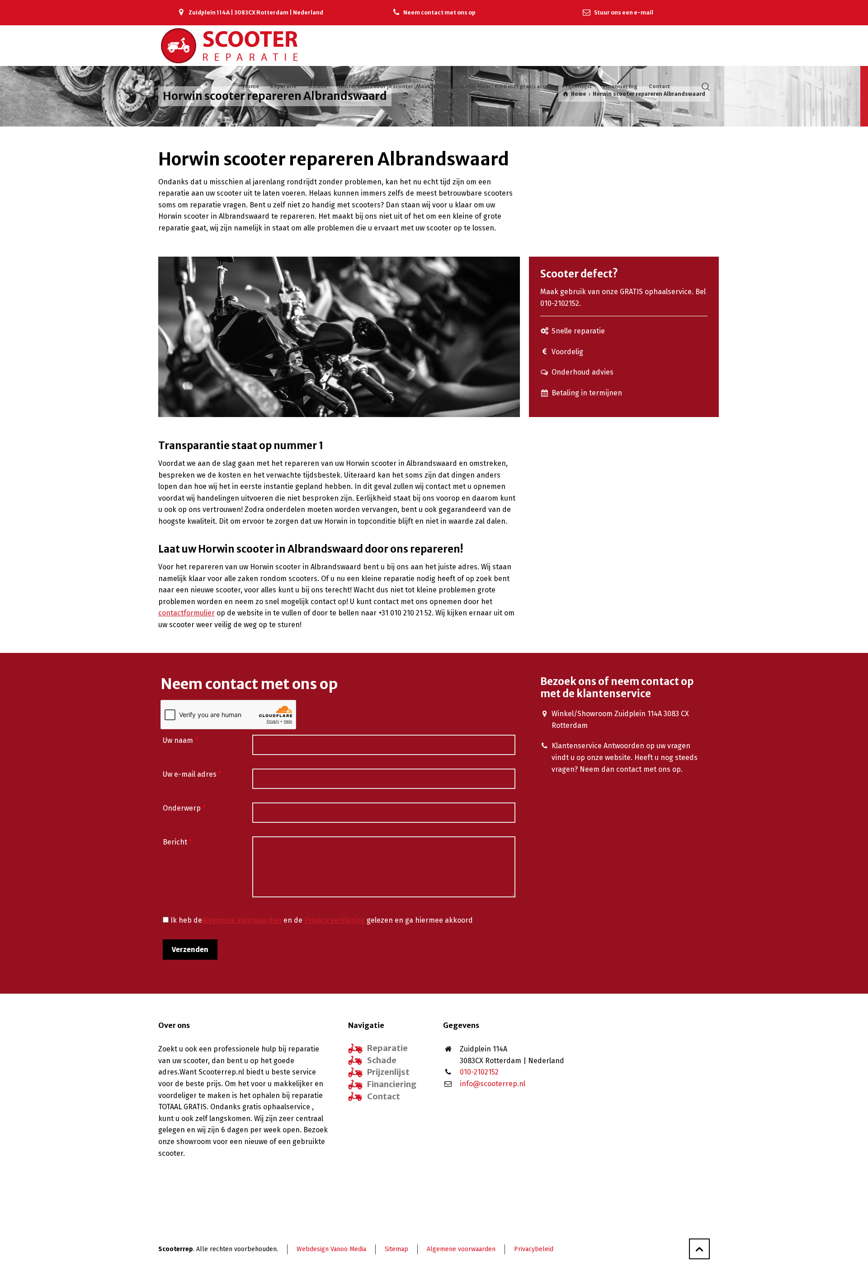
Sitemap (396, 1249)
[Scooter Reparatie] (230, 45)
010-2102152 (479, 1072)
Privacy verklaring (334, 920)
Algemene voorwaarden (461, 1249)
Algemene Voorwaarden (242, 920)
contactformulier (186, 613)
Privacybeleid (533, 1249)
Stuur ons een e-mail (623, 12)
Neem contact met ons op (439, 12)
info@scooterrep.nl (492, 1083)
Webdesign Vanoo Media (331, 1249)
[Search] (704, 86)
